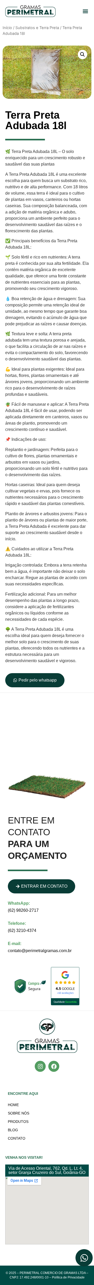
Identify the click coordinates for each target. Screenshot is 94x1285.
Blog (13, 1130)
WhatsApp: (19, 903)
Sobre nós (18, 1113)
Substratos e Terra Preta (37, 27)
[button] (85, 11)
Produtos (18, 1121)
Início (7, 27)
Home (13, 1105)
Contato (16, 1138)
